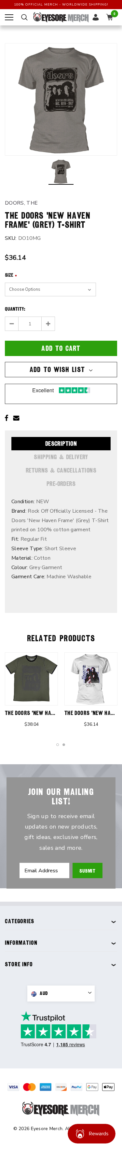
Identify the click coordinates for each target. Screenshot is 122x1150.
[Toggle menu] (9, 17)
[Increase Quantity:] (48, 324)
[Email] (16, 418)
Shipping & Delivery (61, 456)
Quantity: (15, 309)
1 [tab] (58, 745)
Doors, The (21, 203)
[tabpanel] (31, 693)
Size (11, 275)
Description (61, 443)
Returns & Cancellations (61, 470)
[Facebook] (6, 418)
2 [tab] (64, 745)
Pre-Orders (61, 483)
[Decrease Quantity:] (12, 324)
